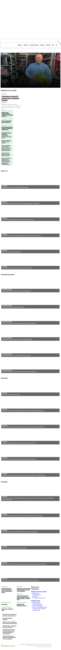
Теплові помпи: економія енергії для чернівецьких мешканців (17, 339)
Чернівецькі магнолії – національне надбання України (10, 98)
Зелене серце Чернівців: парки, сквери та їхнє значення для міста (7, 114)
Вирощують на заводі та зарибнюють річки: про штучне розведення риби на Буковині (23, 426)
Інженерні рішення (7, 289)
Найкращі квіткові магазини (39, 591)
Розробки (4, 496)
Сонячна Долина (36, 610)
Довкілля (4, 110)
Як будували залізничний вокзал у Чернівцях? (13, 307)
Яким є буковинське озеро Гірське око (11, 251)
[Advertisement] (14, 78)
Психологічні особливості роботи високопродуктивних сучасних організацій (9, 637)
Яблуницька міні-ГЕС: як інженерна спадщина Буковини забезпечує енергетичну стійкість (24, 564)
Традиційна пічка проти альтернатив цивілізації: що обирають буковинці (19, 531)
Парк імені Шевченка (37, 604)
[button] (58, 41)
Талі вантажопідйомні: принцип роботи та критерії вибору (16, 290)
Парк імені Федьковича (37, 605)
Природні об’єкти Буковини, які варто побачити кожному (6, 154)
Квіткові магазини (6, 602)
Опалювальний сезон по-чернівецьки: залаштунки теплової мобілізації (19, 371)
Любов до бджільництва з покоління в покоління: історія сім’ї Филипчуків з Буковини (23, 410)
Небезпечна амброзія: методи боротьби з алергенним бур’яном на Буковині (20, 203)
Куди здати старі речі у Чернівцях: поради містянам (6, 141)
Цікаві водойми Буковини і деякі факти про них (6, 136)
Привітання (4, 586)
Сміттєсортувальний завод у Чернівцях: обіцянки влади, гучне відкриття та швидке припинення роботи (6, 148)
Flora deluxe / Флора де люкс (38, 597)
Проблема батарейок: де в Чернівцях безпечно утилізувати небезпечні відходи (21, 235)
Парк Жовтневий (36, 602)
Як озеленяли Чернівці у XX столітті (11, 394)
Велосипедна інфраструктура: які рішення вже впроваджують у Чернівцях (20, 580)
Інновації (4, 393)
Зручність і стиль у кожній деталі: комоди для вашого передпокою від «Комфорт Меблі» (23, 475)
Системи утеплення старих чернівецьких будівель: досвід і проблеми (19, 323)
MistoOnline (49, 644)
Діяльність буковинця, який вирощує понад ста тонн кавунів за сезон (19, 442)
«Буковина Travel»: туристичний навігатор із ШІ (14, 547)
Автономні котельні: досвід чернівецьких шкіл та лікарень (16, 355)
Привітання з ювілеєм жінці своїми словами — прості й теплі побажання (23, 590)
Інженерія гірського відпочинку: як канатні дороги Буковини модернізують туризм (22, 515)
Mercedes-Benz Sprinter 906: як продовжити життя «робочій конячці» (19, 459)
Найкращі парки (35, 600)
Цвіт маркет (5, 604)
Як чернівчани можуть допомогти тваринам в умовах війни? (7, 128)
